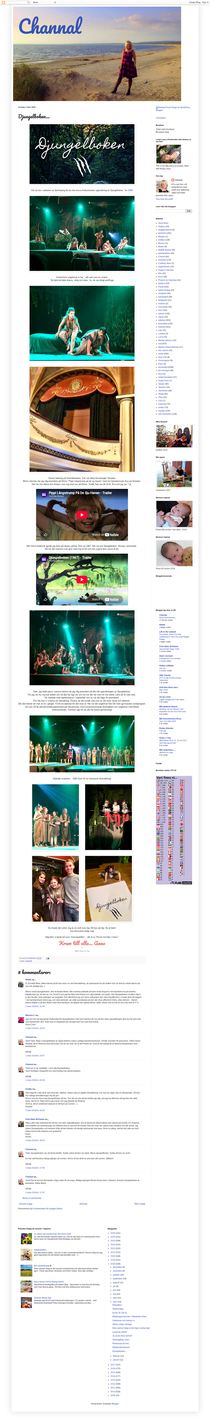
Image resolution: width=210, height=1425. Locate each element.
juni (115, 1290)
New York (162, 357)
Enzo (160, 277)
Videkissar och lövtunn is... (124, 1320)
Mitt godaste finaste (168, 706)
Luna (160, 337)
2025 (113, 1237)
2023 (113, 1244)
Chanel (161, 256)
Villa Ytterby (165, 675)
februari (116, 1356)
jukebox (161, 320)
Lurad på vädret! (119, 1332)
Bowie (161, 246)
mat (160, 344)
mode (160, 354)
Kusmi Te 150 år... (120, 1313)
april (115, 1298)
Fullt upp (162, 731)
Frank (160, 287)
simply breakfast (165, 377)
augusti (116, 1282)
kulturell (29, 961)
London (161, 334)
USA (160, 401)
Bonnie (161, 243)
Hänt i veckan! (166, 656)
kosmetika (162, 323)
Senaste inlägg (25, 1204)
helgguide (162, 300)
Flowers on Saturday (167, 280)
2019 (113, 1260)
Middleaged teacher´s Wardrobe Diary (129, 1316)
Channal (49, 26)
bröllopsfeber (164, 253)
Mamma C (30, 1015)
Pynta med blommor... (168, 618)
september (118, 1278)
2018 (113, 1264)
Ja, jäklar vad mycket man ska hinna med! (52, 1234)
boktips (161, 240)
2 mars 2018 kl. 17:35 (35, 1168)
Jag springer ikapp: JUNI (169, 649)
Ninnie (28, 979)
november (117, 1271)
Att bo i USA (165, 697)
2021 (113, 1252)
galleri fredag (164, 290)
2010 (113, 1392)
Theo (160, 397)
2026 (113, 1233)
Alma (160, 223)
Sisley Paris (163, 380)
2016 (113, 1368)
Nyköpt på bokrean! (121, 1347)
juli (114, 1286)
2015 (113, 1372)
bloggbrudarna (165, 230)
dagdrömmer (164, 266)
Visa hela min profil (164, 199)
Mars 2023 (163, 690)
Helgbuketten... (40, 1250)
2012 (113, 1384)
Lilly (160, 330)
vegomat (162, 404)
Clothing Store (164, 263)
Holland (161, 303)
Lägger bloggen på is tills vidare (171, 700)
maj (115, 1294)
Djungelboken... (119, 1351)
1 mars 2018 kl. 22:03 (35, 1028)
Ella (160, 273)
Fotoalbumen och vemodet (169, 658)
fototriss (161, 283)
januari (116, 1360)
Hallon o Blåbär (166, 666)
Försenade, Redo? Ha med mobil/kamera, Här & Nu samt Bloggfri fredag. (174, 636)
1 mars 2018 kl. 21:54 (35, 1006)
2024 (113, 1241)
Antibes (161, 226)
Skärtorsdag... (118, 1309)
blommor (162, 233)
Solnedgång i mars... (121, 1340)
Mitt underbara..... (167, 750)
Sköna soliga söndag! (122, 1324)
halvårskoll (163, 297)
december (117, 1267)
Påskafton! (117, 1305)
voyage (161, 411)
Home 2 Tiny (165, 738)
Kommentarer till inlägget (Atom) (48, 1208)
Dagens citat (163, 270)
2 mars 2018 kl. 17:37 (35, 1192)
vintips (161, 407)
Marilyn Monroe (165, 340)
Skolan (161, 384)
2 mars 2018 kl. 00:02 (35, 1110)
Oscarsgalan (164, 360)
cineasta (162, 260)
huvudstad (163, 307)
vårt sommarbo (165, 414)
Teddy (161, 394)
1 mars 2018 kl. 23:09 (35, 1080)
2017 (113, 1365)
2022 (113, 1248)
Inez (160, 310)
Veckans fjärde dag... (43, 1298)
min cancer (163, 350)
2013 (113, 1380)
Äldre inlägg (139, 1204)
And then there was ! (168, 687)
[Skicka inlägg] (47, 958)
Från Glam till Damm (34, 1119)
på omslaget (163, 370)
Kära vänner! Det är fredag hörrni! (49, 1282)
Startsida (83, 1204)
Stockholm (163, 391)
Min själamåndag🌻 (43, 1266)
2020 (113, 1256)
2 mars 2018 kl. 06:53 (35, 1140)
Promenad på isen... (121, 1343)
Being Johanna (166, 728)
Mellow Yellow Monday (168, 347)
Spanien (162, 387)
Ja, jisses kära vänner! (122, 1336)
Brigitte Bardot (164, 250)
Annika (28, 1089)
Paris (160, 364)
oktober (116, 1275)
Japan (161, 317)
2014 (113, 1376)
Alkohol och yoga (166, 752)
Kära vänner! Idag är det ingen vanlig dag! (131, 1328)
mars (115, 1302)
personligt (162, 367)
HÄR (130, 190)
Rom (160, 374)
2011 (113, 1388)
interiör (161, 313)
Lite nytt (162, 668)
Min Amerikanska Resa (170, 719)
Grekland (162, 293)
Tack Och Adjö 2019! (167, 721)
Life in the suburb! (167, 632)
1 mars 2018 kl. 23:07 (35, 1056)
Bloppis (161, 236)
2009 (113, 1395)
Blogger (115, 1404)
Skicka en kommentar (31, 1198)
